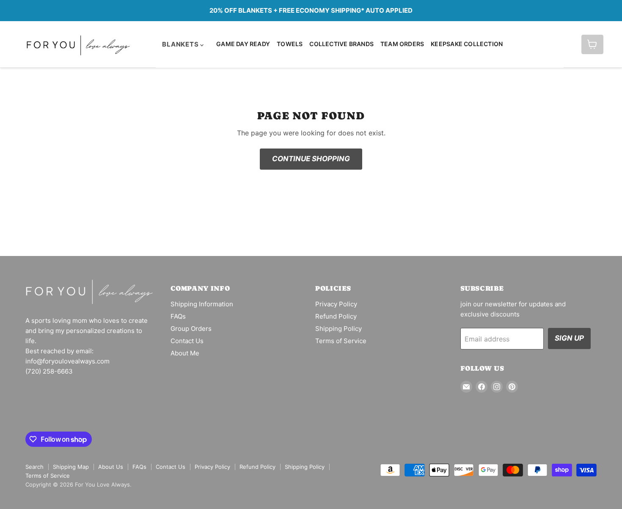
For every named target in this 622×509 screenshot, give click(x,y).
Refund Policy (336, 316)
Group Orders (191, 329)
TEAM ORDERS (402, 43)
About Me (185, 353)
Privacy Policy (336, 304)
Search (34, 466)
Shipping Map (71, 466)
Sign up (569, 338)
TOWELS (290, 43)
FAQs (178, 316)
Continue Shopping (311, 158)
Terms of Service (340, 341)
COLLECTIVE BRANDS (341, 43)
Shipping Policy (338, 329)
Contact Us (187, 341)
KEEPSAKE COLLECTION (467, 43)
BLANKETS (181, 44)
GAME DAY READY (243, 43)
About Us (110, 466)
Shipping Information (202, 304)
